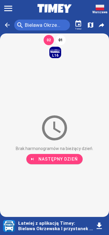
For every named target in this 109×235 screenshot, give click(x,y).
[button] (7, 25)
